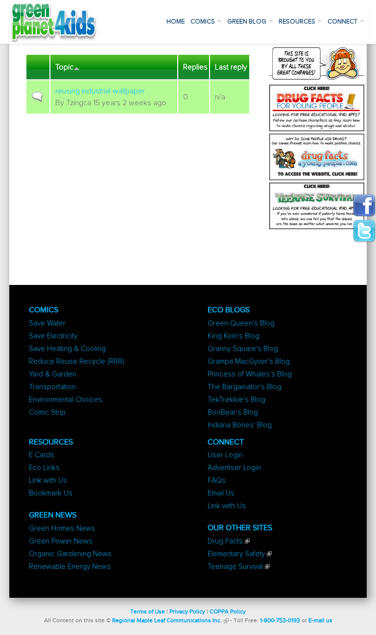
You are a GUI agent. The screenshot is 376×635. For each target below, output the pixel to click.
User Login (225, 455)
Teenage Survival (235, 566)
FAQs (217, 480)
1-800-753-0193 (280, 621)
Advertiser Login (234, 467)
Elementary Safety (236, 554)
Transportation (52, 387)
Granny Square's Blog (243, 349)
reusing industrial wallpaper (100, 91)
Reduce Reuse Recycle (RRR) (76, 361)
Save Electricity (53, 336)
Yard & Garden (52, 374)
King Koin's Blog (233, 336)
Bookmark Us (50, 493)
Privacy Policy (187, 612)
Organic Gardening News (70, 554)
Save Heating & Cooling (67, 349)
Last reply (231, 67)
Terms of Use (147, 612)
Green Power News (61, 541)
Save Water (47, 323)
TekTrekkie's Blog (236, 399)
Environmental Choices (65, 399)
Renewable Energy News (70, 566)
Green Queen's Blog (241, 323)
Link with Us (48, 480)
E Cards (41, 455)
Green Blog (247, 22)
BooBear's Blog (233, 412)
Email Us (221, 493)
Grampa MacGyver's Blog (249, 361)
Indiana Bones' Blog (240, 425)
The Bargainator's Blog (245, 387)
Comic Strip (47, 412)
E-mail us (320, 621)
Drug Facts (225, 541)
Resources (298, 22)
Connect (343, 22)
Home (175, 22)
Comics (203, 22)
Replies (195, 67)
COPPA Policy (228, 612)
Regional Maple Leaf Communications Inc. (167, 621)
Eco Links (44, 467)
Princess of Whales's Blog (250, 374)
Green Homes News (62, 528)
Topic (64, 67)
